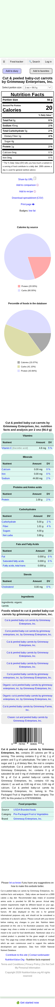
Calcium (6, 469)
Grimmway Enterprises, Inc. (27, 819)
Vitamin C (7, 448)
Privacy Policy (33, 964)
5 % (50, 448)
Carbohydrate (9, 522)
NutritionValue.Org (14, 959)
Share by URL (25, 179)
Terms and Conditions (12, 964)
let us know (15, 882)
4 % (49, 526)
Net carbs (8, 535)
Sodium (6, 478)
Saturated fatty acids (13, 561)
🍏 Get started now (27, 1002)
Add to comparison (26, 185)
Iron (4, 474)
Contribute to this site (17, 955)
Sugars (6, 531)
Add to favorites (41, 71)
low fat (32, 210)
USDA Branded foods (24, 809)
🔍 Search (34, 61)
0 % (48, 469)
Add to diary (12, 71)
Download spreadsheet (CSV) (27, 198)
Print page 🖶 (27, 204)
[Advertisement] (27, 28)
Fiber (5, 526)
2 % (48, 478)
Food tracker (16, 61)
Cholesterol (8, 587)
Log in (48, 61)
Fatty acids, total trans (14, 565)
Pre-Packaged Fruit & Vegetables (30, 814)
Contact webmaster (39, 955)
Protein (5, 499)
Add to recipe (26, 191)
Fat (3, 556)
